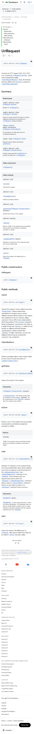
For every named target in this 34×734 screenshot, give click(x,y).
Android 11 (4, 656)
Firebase (3, 708)
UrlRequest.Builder (20, 75)
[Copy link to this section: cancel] (8, 295)
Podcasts (4, 591)
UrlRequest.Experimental (11, 129)
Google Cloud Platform (8, 711)
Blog (2, 588)
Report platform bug (7, 683)
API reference (5, 669)
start (5, 253)
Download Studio (6, 672)
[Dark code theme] (31, 61)
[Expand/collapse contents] (12, 27)
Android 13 (4, 651)
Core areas (16, 9)
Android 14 (4, 648)
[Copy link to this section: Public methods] (19, 290)
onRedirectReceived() (10, 361)
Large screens (5, 620)
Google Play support (7, 688)
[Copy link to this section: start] (7, 516)
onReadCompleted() (9, 474)
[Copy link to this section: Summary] (13, 92)
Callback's (6, 481)
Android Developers (6, 17)
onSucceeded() (17, 483)
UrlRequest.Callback (10, 114)
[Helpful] (13, 22)
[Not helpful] (15, 22)
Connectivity (10, 11)
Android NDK (5, 675)
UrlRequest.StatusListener (12, 150)
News (3, 585)
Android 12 (4, 653)
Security (3, 579)
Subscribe (24, 725)
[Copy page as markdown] (9, 55)
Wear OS (4, 623)
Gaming (3, 598)
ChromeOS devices (7, 626)
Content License (21, 552)
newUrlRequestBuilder (10, 80)
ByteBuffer (11, 239)
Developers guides (6, 667)
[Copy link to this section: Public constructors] (24, 267)
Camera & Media (6, 607)
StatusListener (9, 395)
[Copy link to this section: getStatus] (11, 366)
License (9, 720)
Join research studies (7, 691)
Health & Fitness (5, 604)
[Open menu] (3, 2)
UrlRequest (23, 63)
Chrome (3, 706)
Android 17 (4, 639)
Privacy (3, 610)
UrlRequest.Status (19, 139)
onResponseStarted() (12, 472)
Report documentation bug (9, 686)
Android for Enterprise (7, 576)
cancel (5, 184)
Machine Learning (6, 601)
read (4, 239)
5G (2, 613)
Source (3, 582)
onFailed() (6, 487)
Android (3, 574)
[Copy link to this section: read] (7, 452)
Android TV (4, 632)
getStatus (6, 144)
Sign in (29, 2)
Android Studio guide (7, 664)
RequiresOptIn (9, 125)
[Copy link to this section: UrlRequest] (12, 273)
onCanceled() (7, 311)
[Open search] (21, 2)
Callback (6, 258)
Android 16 (4, 642)
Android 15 (4, 645)
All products (5, 714)
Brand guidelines (19, 720)
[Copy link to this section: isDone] (9, 408)
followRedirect (8, 196)
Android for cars (6, 629)
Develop (5, 9)
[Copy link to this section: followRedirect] (15, 342)
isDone (5, 223)
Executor (19, 82)
